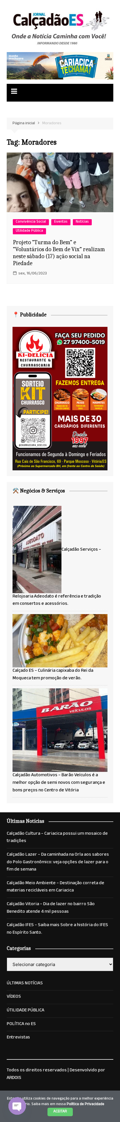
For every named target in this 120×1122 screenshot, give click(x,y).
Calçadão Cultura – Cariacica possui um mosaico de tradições (57, 837)
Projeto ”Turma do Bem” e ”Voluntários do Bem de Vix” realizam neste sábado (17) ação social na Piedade (59, 253)
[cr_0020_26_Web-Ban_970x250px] (60, 66)
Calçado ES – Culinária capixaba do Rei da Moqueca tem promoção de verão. (53, 675)
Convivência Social (31, 222)
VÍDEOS (14, 997)
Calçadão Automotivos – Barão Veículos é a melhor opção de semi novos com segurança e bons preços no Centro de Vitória (59, 783)
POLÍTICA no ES (21, 1024)
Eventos (61, 222)
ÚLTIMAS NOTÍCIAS (25, 984)
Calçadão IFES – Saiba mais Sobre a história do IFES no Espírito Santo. (57, 929)
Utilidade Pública (29, 231)
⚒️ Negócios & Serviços (39, 491)
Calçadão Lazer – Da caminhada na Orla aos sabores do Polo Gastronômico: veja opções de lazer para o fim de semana (58, 862)
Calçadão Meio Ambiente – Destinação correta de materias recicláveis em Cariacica (55, 887)
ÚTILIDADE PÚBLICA (25, 1011)
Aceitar (60, 1112)
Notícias (82, 222)
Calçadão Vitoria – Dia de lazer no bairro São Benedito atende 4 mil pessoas (51, 908)
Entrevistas (18, 1038)
